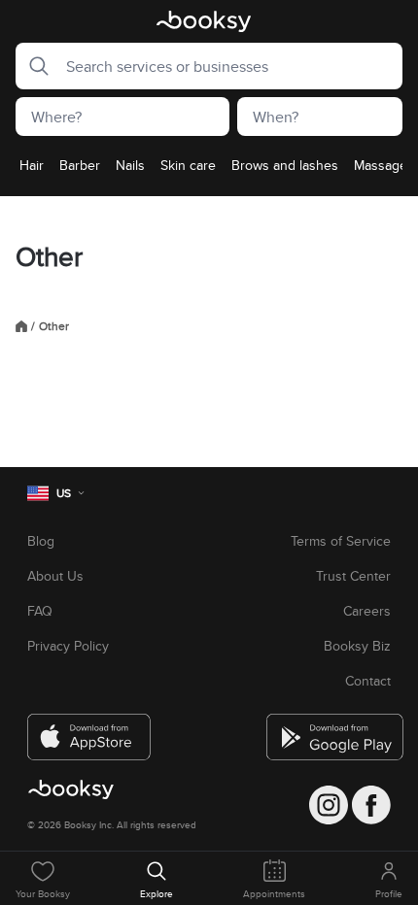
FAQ (39, 610)
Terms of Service (341, 541)
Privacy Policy (68, 645)
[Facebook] (371, 805)
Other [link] (54, 326)
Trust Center (353, 576)
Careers (367, 610)
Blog (40, 541)
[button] (33, 66)
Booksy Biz (357, 645)
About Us (55, 576)
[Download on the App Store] (89, 729)
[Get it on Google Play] (328, 729)
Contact (368, 680)
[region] (209, 170)
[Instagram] (328, 805)
